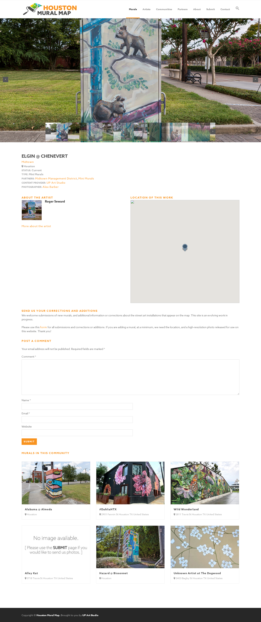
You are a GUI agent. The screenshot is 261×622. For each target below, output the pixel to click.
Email (25, 413)
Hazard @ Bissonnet (113, 573)
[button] (237, 9)
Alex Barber (51, 186)
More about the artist (36, 226)
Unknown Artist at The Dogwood (197, 573)
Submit (210, 9)
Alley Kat (31, 573)
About (197, 9)
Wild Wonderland (186, 509)
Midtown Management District (56, 178)
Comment (29, 356)
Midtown (28, 162)
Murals (133, 9)
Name (25, 400)
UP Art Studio (56, 182)
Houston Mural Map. (48, 615)
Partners (182, 9)
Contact (225, 9)
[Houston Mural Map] (50, 9)
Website (27, 426)
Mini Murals (86, 178)
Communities (164, 9)
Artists (146, 9)
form (43, 327)
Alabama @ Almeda (38, 509)
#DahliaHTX (108, 509)
